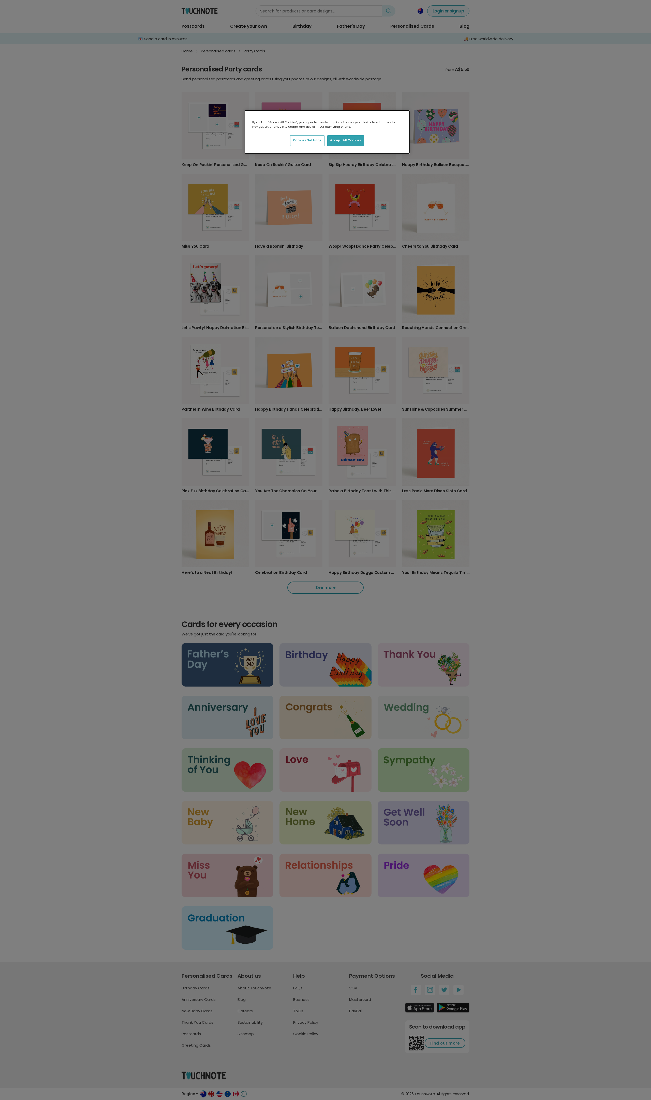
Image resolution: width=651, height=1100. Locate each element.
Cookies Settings (307, 140)
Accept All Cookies (345, 140)
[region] (327, 132)
